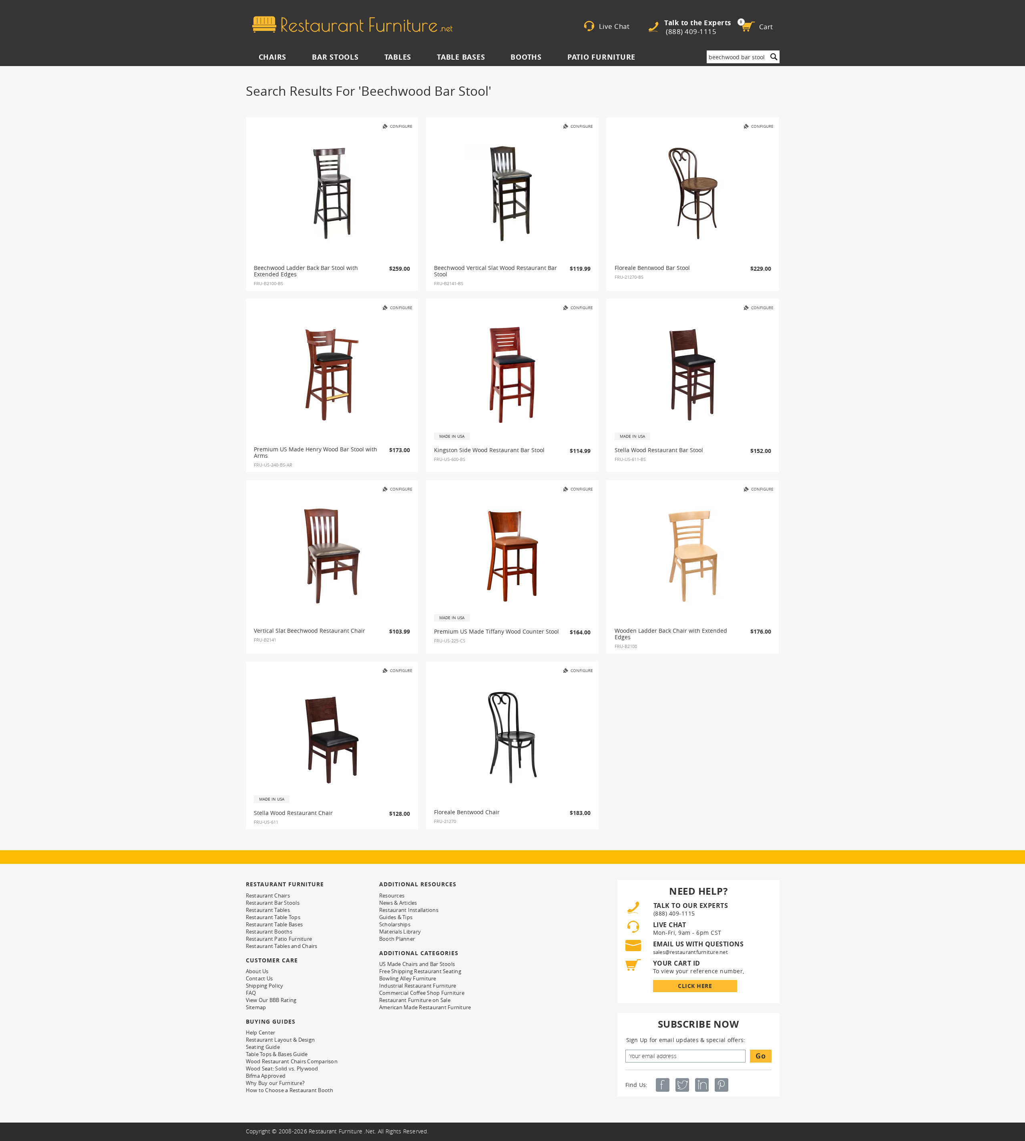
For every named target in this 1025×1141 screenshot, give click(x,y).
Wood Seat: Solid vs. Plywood (282, 1068)
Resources (391, 895)
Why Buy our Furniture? (275, 1083)
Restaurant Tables (268, 910)
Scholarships (394, 924)
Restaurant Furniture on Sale (414, 1000)
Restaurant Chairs (268, 895)
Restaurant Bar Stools (272, 902)
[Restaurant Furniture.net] (352, 24)
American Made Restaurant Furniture (425, 1007)
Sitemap (256, 1007)
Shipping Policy (264, 985)
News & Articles (398, 902)
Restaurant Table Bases (274, 924)
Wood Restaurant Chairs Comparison (292, 1061)
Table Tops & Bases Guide (277, 1054)
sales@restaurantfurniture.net (690, 952)
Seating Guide (263, 1046)
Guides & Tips (395, 917)
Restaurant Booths (269, 931)
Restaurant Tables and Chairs (282, 946)
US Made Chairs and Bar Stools (417, 964)
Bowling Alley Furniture (407, 978)
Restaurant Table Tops (273, 917)
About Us (257, 971)
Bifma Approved (266, 1075)
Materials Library (400, 931)
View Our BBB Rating (271, 1000)
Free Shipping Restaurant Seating (420, 971)
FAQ (251, 992)
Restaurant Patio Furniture (279, 938)
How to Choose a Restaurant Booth (290, 1090)
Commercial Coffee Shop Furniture (421, 992)
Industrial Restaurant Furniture (417, 985)
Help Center (260, 1032)
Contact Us (259, 978)
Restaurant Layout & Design (280, 1039)
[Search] (774, 56)
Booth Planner (397, 938)
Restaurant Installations (408, 910)
